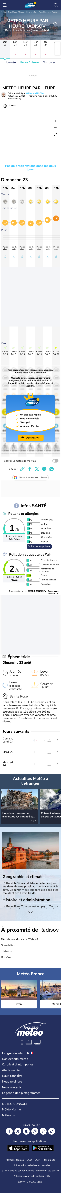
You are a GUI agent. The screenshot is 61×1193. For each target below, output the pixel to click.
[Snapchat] (26, 1131)
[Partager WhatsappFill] (51, 469)
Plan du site (49, 1160)
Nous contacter (12, 1087)
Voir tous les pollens (39, 546)
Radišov (55, 12)
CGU (29, 1160)
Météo (3, 12)
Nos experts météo (15, 1059)
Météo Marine (11, 1109)
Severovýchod (31, 12)
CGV (37, 1160)
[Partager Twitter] (37, 469)
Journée (11, 62)
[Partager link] (22, 469)
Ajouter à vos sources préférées (33, 477)
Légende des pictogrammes (21, 1093)
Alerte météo (11, 1070)
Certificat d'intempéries (18, 1064)
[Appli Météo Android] (43, 1148)
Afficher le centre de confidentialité (32, 1176)
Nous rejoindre (12, 1081)
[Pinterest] (43, 1131)
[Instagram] (34, 1131)
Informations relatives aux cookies (32, 1165)
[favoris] (55, 23)
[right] (57, 48)
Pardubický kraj (44, 12)
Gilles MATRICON (35, 93)
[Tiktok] (51, 1131)
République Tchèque (16, 12)
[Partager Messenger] (44, 469)
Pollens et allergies (23, 513)
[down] (30, 912)
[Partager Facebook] (29, 469)
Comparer (49, 62)
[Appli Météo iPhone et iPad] (18, 1148)
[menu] (5, 5)
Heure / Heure (29, 62)
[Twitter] (17, 1131)
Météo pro (9, 1115)
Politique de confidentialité (19, 1170)
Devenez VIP (33, 437)
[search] (55, 5)
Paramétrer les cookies (47, 1170)
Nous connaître (12, 1076)
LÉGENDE (12, 106)
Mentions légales (15, 1160)
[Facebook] (9, 1131)
